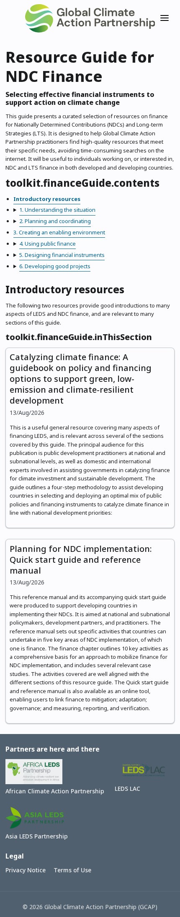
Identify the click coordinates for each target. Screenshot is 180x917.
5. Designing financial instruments (62, 255)
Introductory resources (46, 199)
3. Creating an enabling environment (59, 232)
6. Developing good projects (54, 266)
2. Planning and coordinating (55, 221)
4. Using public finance (47, 243)
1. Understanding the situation (57, 209)
